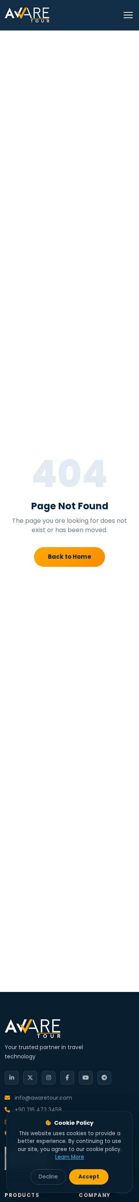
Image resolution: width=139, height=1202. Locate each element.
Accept (88, 1176)
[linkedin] (12, 1078)
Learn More (69, 1157)
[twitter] (30, 1078)
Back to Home (69, 557)
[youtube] (86, 1078)
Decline (48, 1176)
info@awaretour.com (42, 1098)
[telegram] (104, 1078)
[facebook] (67, 1078)
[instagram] (49, 1078)
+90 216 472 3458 (37, 1110)
